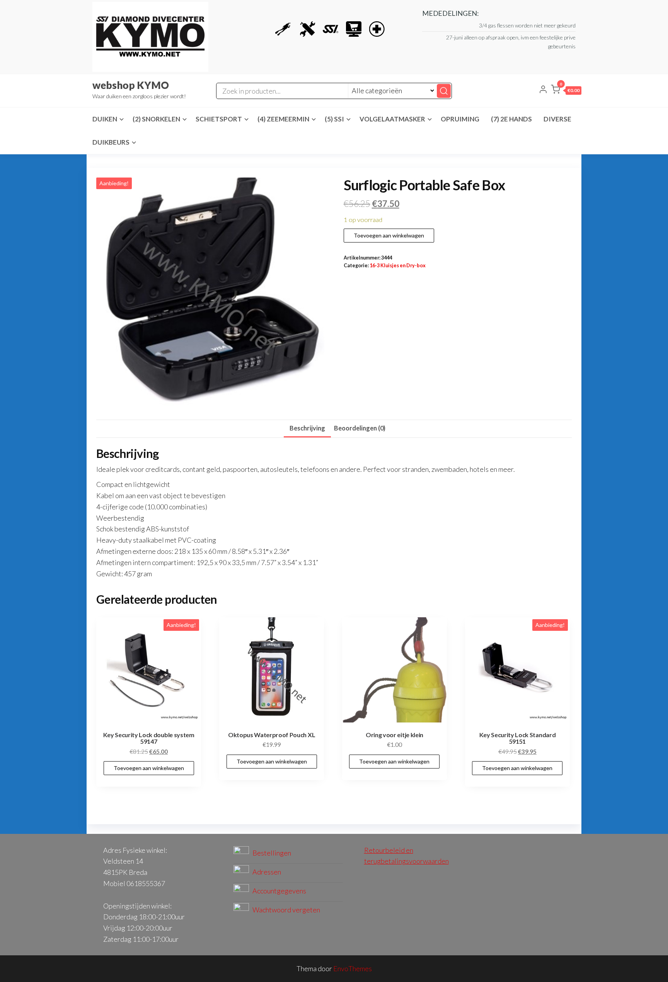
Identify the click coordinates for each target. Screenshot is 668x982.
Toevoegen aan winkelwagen (389, 235)
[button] (566, 91)
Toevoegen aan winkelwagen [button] (149, 768)
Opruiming (460, 119)
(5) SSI (334, 119)
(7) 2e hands (511, 119)
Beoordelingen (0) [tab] (359, 428)
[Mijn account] (543, 90)
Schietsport (219, 119)
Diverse (557, 119)
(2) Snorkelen (156, 119)
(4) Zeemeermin (283, 119)
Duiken (104, 119)
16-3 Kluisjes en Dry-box (398, 265)
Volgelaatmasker (392, 119)
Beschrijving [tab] (307, 428)
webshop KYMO (130, 85)
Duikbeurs (111, 142)
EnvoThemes (352, 968)
